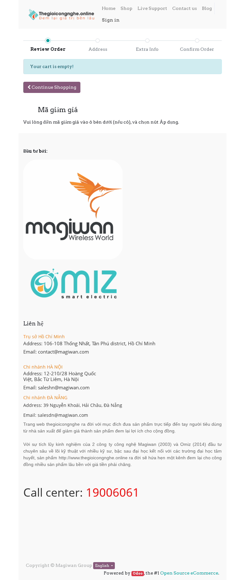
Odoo (138, 573)
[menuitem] (108, 8)
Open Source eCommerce (189, 573)
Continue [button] (53, 87)
